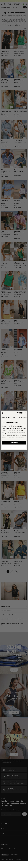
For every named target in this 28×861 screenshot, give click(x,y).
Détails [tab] (13, 417)
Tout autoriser (14, 442)
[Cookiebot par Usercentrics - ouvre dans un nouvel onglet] (16, 413)
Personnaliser (13, 447)
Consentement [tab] (5, 417)
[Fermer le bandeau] (25, 413)
